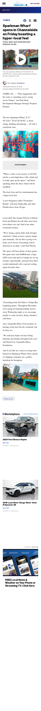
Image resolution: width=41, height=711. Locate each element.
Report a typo (8, 398)
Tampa (6, 20)
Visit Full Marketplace (30, 414)
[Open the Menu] (4, 3)
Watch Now (34, 3)
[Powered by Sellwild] (35, 547)
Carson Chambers (17, 83)
